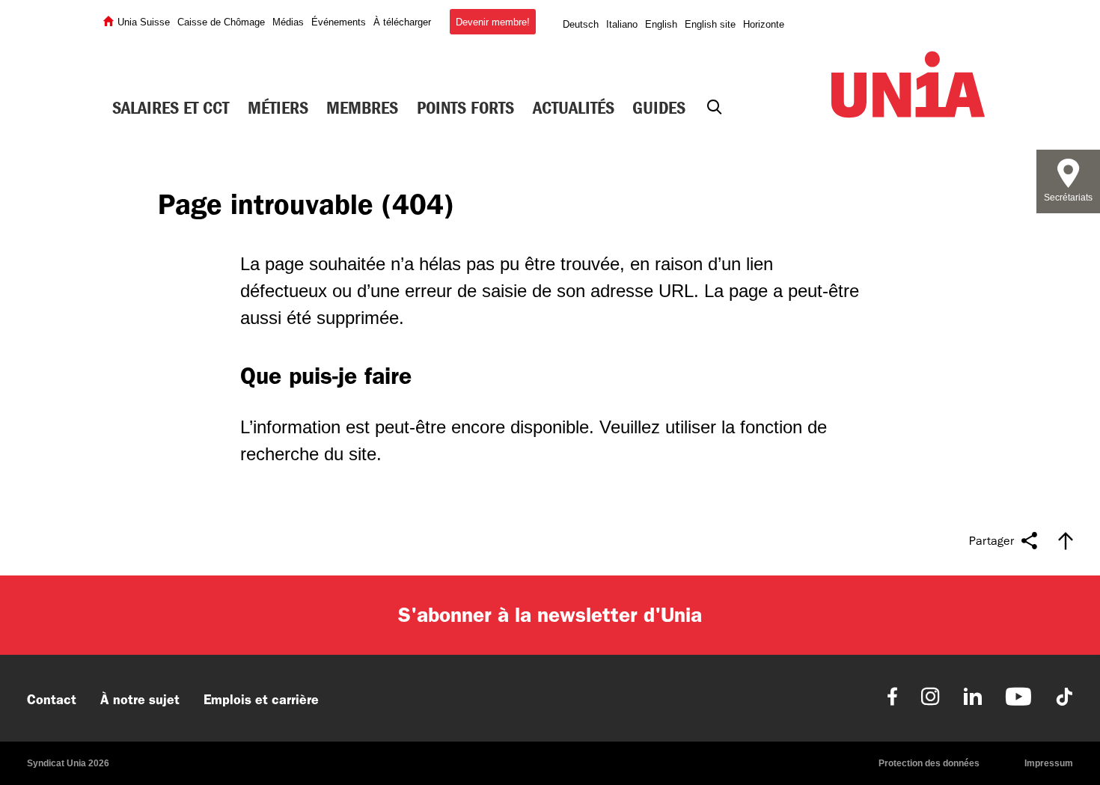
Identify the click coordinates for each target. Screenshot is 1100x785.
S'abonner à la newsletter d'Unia (550, 614)
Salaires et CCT (170, 107)
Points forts (465, 107)
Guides (658, 107)
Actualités (573, 107)
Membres (362, 107)
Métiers (278, 107)
